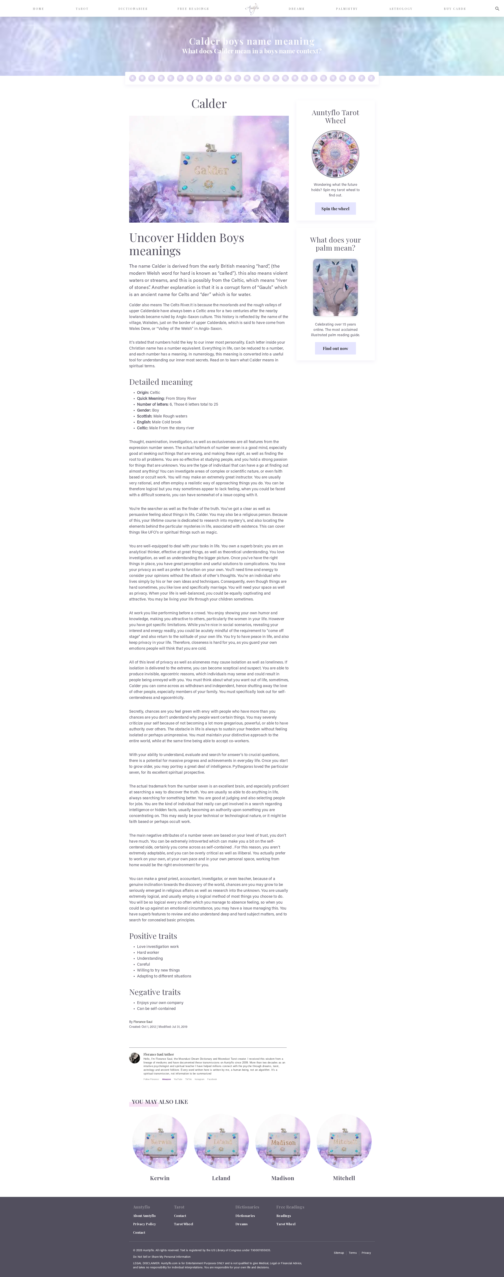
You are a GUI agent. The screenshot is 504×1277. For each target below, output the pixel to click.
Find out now (335, 348)
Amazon (166, 1079)
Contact (139, 1232)
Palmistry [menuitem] (347, 9)
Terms (353, 1253)
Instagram (199, 1079)
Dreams (241, 1224)
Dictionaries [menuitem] (133, 9)
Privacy (366, 1253)
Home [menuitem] (38, 9)
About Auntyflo (144, 1216)
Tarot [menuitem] (82, 9)
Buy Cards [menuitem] (455, 9)
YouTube (178, 1079)
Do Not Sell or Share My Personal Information (162, 1257)
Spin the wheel (335, 208)
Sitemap (339, 1253)
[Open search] (497, 8)
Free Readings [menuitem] (193, 9)
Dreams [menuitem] (297, 9)
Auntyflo (148, 1250)
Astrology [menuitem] (401, 9)
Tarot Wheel (183, 1224)
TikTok (188, 1079)
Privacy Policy (144, 1224)
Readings (283, 1216)
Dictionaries (245, 1216)
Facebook (212, 1079)
